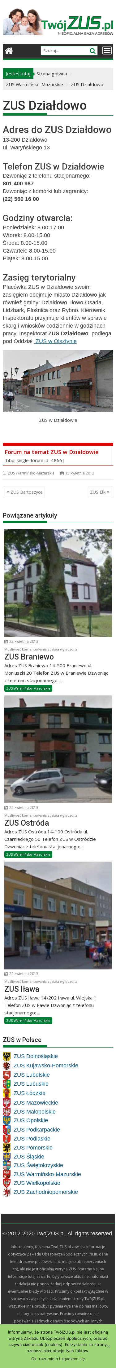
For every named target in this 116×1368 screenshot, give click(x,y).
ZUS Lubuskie (31, 1084)
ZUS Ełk (97, 492)
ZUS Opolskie (31, 1121)
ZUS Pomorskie (33, 1148)
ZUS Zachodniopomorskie (46, 1192)
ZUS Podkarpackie (37, 1130)
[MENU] (107, 50)
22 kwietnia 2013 (23, 641)
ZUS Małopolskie (35, 1112)
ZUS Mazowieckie (36, 1103)
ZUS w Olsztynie (55, 341)
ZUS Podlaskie (32, 1139)
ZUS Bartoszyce (27, 492)
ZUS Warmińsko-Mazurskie (31, 473)
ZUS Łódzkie (29, 1093)
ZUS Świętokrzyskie (38, 1166)
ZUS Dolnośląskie (36, 1056)
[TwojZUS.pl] (9, 50)
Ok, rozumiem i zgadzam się (58, 1358)
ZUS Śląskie (29, 1157)
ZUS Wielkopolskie (37, 1183)
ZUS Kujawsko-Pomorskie (46, 1066)
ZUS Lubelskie (32, 1075)
